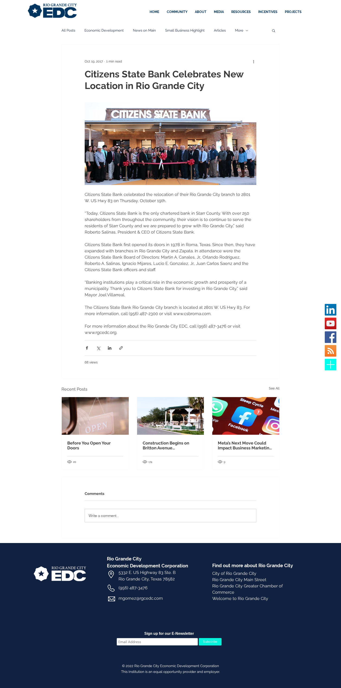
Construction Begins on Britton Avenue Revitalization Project (166, 445)
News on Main (144, 30)
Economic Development (104, 30)
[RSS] (330, 351)
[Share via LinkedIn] (109, 348)
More (239, 30)
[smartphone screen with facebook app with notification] (245, 416)
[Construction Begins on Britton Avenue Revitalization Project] (170, 416)
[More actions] (253, 61)
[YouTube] (330, 323)
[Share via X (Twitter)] (98, 348)
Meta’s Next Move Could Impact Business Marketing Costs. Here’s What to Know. (245, 445)
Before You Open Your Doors (89, 445)
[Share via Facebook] (87, 348)
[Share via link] (121, 348)
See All (274, 388)
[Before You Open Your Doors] (95, 416)
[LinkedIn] (330, 310)
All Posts (68, 30)
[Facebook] (330, 337)
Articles (220, 30)
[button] (268, 11)
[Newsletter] (330, 364)
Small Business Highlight (185, 30)
